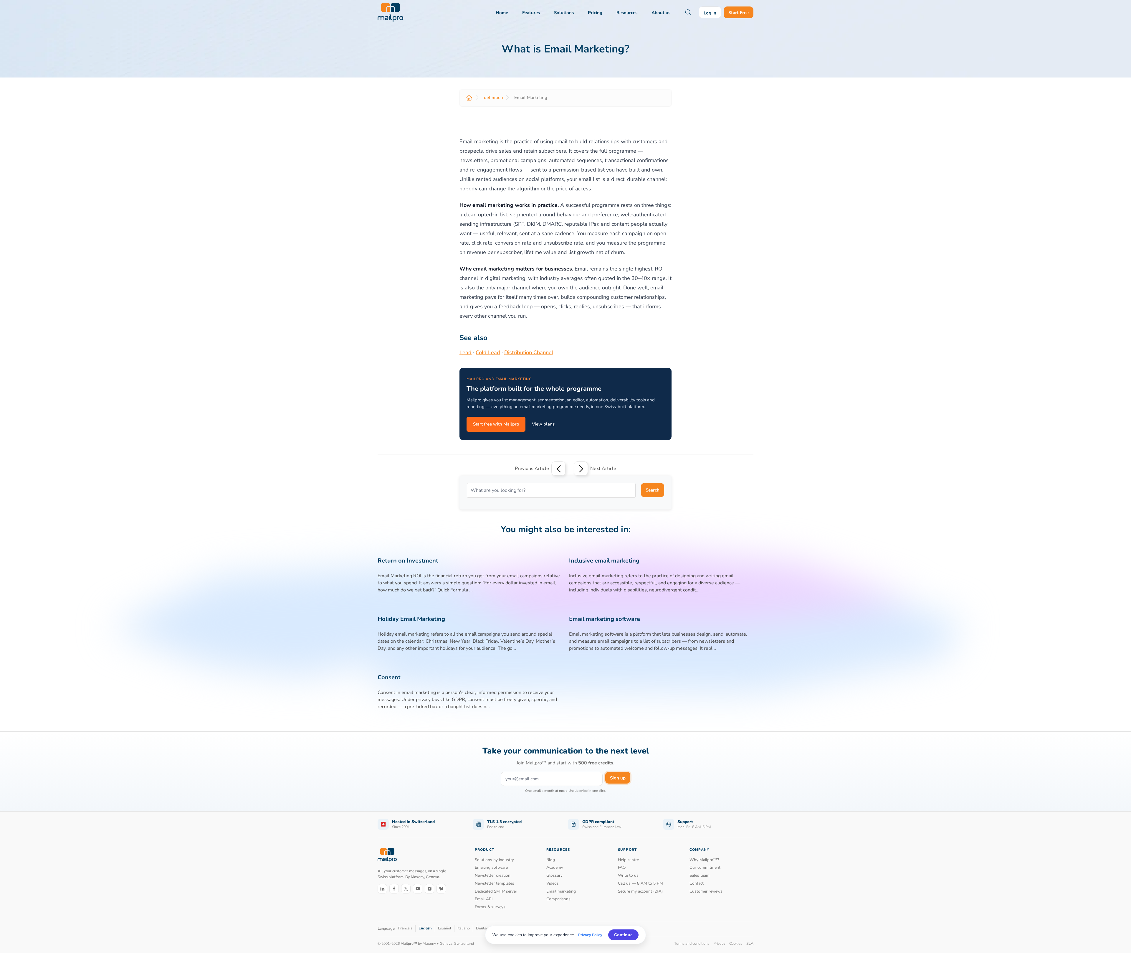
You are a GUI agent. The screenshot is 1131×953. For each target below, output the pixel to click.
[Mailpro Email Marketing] (387, 855)
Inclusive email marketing (604, 561)
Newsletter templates (494, 883)
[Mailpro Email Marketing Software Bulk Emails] (390, 12)
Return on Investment (408, 561)
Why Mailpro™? (704, 860)
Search (652, 490)
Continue (623, 934)
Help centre (628, 860)
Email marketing (561, 891)
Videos (552, 883)
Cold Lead (488, 352)
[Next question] (581, 468)
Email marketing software (604, 619)
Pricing (595, 13)
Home (502, 13)
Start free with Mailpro (496, 424)
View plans (543, 424)
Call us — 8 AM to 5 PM (640, 883)
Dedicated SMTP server (496, 891)
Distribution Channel (528, 352)
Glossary (554, 875)
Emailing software (491, 867)
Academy (554, 867)
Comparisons (558, 899)
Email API (484, 899)
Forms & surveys (490, 907)
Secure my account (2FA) (640, 891)
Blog (550, 860)
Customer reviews (705, 891)
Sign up (618, 778)
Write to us (628, 875)
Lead (465, 352)
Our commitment (704, 867)
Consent (389, 677)
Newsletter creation (492, 875)
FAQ (622, 867)
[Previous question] (558, 468)
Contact (696, 883)
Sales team (699, 875)
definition (493, 97)
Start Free (738, 13)
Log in (710, 13)
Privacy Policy (590, 935)
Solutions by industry (494, 860)
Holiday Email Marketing (411, 619)
